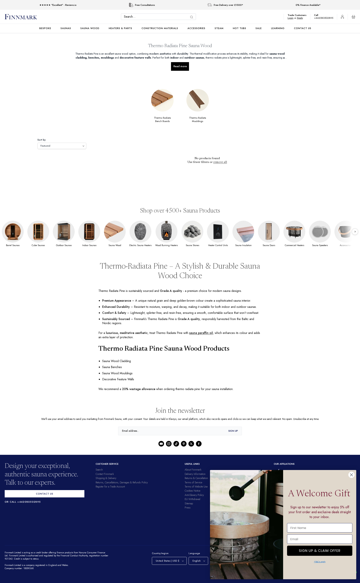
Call (318, 15)
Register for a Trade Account (110, 491)
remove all (220, 162)
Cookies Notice (192, 495)
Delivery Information (195, 478)
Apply (302, 18)
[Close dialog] (351, 475)
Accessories (196, 28)
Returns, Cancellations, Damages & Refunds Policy (122, 486)
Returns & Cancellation (196, 482)
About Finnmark (193, 474)
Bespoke (45, 28)
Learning (278, 28)
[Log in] (342, 17)
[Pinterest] (184, 448)
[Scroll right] (355, 231)
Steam (219, 28)
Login (292, 18)
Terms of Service (193, 486)
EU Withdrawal (192, 503)
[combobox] (159, 17)
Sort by (42, 140)
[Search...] (192, 17)
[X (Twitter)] (191, 448)
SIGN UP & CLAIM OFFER (319, 549)
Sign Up (233, 435)
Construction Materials (160, 28)
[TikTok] (176, 448)
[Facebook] (199, 448)
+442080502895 (324, 18)
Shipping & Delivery (106, 482)
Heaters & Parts (120, 28)
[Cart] (353, 17)
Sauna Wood (89, 28)
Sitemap (189, 507)
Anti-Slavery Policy (194, 499)
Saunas (66, 28)
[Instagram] (169, 448)
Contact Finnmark (105, 478)
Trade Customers (299, 15)
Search (99, 474)
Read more (180, 66)
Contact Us (302, 28)
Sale (259, 28)
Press (187, 512)
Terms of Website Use (196, 491)
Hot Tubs (239, 28)
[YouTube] (161, 448)
